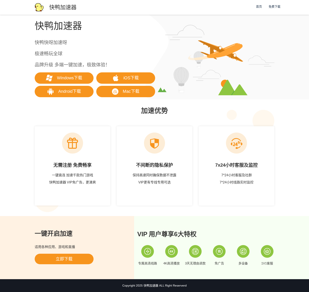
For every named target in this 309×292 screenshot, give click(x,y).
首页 (259, 6)
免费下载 (274, 6)
